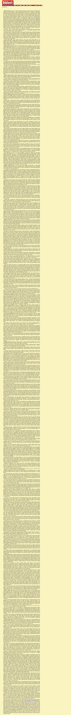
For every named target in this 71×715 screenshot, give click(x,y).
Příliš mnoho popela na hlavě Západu (30, 700)
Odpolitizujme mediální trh (16, 709)
